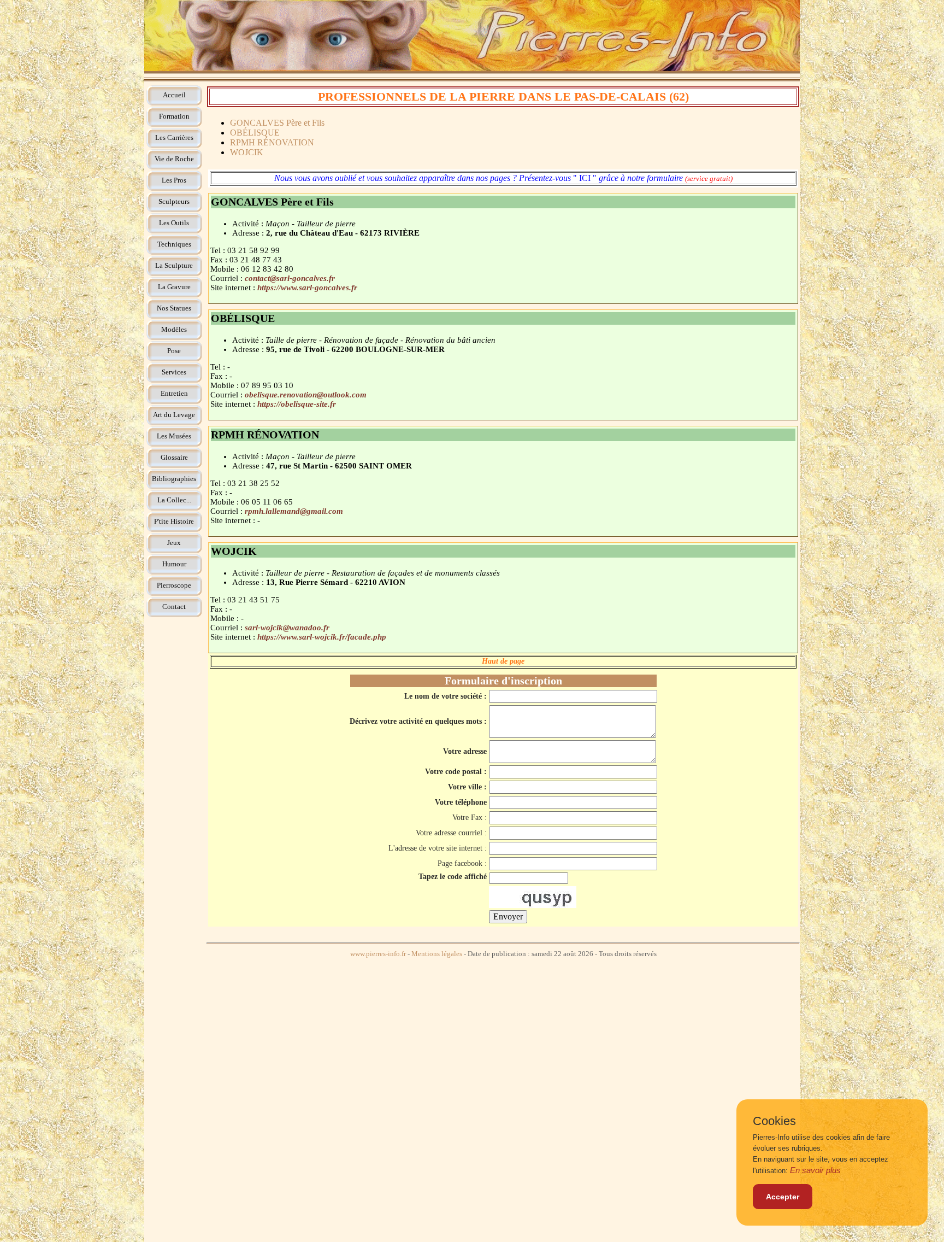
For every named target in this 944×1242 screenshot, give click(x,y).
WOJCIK (246, 152)
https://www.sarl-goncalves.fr (307, 287)
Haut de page (503, 661)
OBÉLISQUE (255, 132)
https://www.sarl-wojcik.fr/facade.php (321, 636)
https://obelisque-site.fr (296, 404)
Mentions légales (436, 954)
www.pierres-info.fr (378, 954)
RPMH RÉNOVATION (272, 142)
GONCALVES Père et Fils (277, 122)
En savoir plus (815, 1170)
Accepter (782, 1196)
